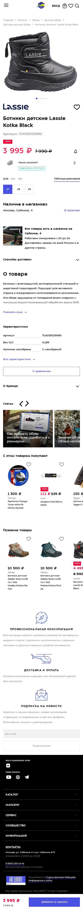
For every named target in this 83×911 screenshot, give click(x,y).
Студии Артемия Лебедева (61, 877)
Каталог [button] (12, 794)
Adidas (13, 573)
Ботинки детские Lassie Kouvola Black (52, 585)
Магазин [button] (12, 804)
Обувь (36, 20)
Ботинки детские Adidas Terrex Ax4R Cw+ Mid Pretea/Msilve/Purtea (20, 582)
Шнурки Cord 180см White (20, 503)
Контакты (13, 847)
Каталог (22, 20)
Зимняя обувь (52, 20)
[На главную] (40, 6)
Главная (8, 20)
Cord (12, 499)
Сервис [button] (11, 815)
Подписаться (41, 745)
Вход (56, 5)
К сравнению (42, 371)
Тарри (46, 498)
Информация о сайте (40, 881)
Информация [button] (16, 835)
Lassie (46, 579)
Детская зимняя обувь (17, 25)
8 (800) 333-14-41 (15, 864)
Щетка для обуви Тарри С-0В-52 (52, 503)
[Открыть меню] (6, 6)
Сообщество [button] (15, 825)
